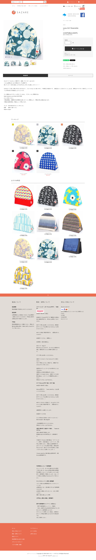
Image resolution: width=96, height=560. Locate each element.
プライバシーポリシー (17, 541)
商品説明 (25, 75)
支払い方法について (16, 531)
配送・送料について (16, 533)
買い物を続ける (68, 68)
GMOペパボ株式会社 (54, 553)
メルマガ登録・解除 (69, 6)
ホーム (13, 5)
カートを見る (33, 531)
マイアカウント (72, 2)
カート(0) (82, 2)
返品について (67, 53)
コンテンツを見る (33, 5)
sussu (67, 20)
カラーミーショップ (32, 553)
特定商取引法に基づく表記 (69, 54)
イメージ (70, 75)
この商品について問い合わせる (71, 66)
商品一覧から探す (22, 5)
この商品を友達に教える (70, 64)
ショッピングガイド (44, 5)
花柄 (70, 20)
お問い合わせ (78, 6)
